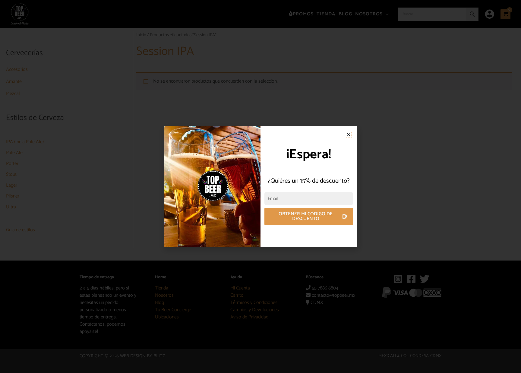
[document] (260, 186)
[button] (348, 134)
